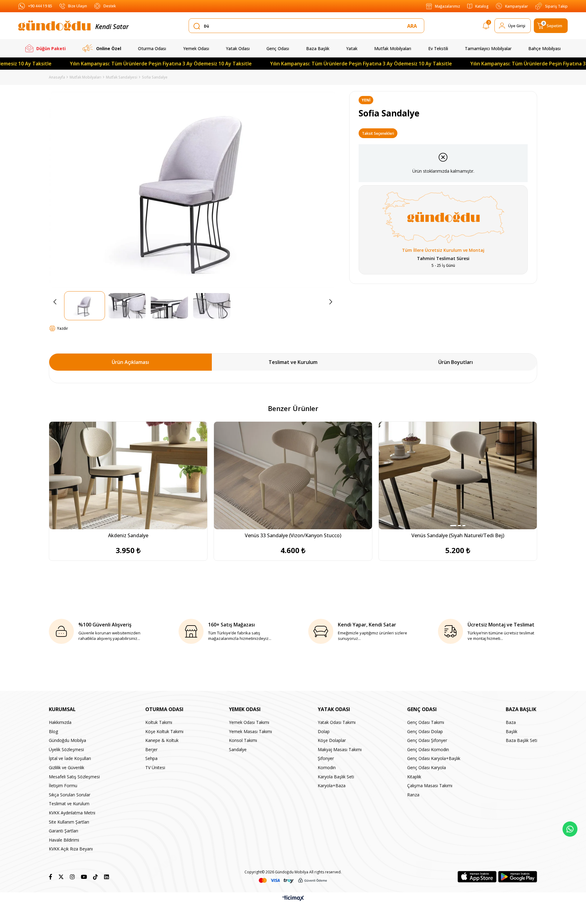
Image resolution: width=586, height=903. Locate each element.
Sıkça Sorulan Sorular (69, 795)
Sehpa (151, 758)
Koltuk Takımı (158, 722)
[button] (453, 525)
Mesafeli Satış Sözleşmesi (74, 777)
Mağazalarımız (447, 6)
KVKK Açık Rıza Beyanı (71, 849)
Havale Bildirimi (64, 840)
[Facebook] (50, 876)
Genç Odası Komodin (428, 749)
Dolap (324, 731)
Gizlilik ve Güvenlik (66, 767)
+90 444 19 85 (40, 6)
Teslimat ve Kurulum (293, 362)
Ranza (413, 795)
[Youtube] (84, 876)
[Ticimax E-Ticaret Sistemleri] (293, 898)
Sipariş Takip (556, 6)
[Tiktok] (95, 876)
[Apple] (477, 877)
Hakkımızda (60, 722)
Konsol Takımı (243, 740)
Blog (53, 731)
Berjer (151, 749)
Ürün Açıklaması (130, 362)
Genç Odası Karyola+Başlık (433, 758)
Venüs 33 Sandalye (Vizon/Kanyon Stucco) (293, 535)
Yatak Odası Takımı (337, 722)
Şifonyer (326, 758)
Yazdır (62, 328)
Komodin (327, 767)
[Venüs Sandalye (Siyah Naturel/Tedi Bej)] (458, 475)
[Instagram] (72, 876)
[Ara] (413, 26)
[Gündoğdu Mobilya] (54, 25)
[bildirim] (486, 26)
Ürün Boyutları (455, 362)
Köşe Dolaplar (332, 740)
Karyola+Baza (331, 785)
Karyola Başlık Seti (336, 777)
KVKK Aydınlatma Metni (72, 813)
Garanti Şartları (63, 831)
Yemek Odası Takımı (249, 722)
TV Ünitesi (155, 767)
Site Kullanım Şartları (69, 822)
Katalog (482, 6)
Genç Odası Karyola (426, 767)
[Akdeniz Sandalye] (128, 475)
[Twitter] (61, 876)
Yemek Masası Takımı (250, 731)
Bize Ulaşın (77, 6)
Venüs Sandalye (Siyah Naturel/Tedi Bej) (457, 535)
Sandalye (238, 749)
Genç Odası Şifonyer (427, 740)
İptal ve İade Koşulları (70, 758)
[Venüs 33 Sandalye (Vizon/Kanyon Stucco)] (293, 475)
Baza (511, 722)
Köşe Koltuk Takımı (164, 731)
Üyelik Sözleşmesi (66, 749)
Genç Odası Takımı (425, 722)
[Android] (517, 877)
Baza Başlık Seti (521, 740)
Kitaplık (414, 777)
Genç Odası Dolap (425, 731)
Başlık (511, 731)
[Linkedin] (106, 876)
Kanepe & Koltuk (162, 740)
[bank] (293, 880)
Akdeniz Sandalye (128, 535)
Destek (109, 6)
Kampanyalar (516, 6)
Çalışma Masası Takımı (429, 785)
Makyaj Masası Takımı (340, 749)
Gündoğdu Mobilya (67, 740)
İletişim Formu (63, 785)
